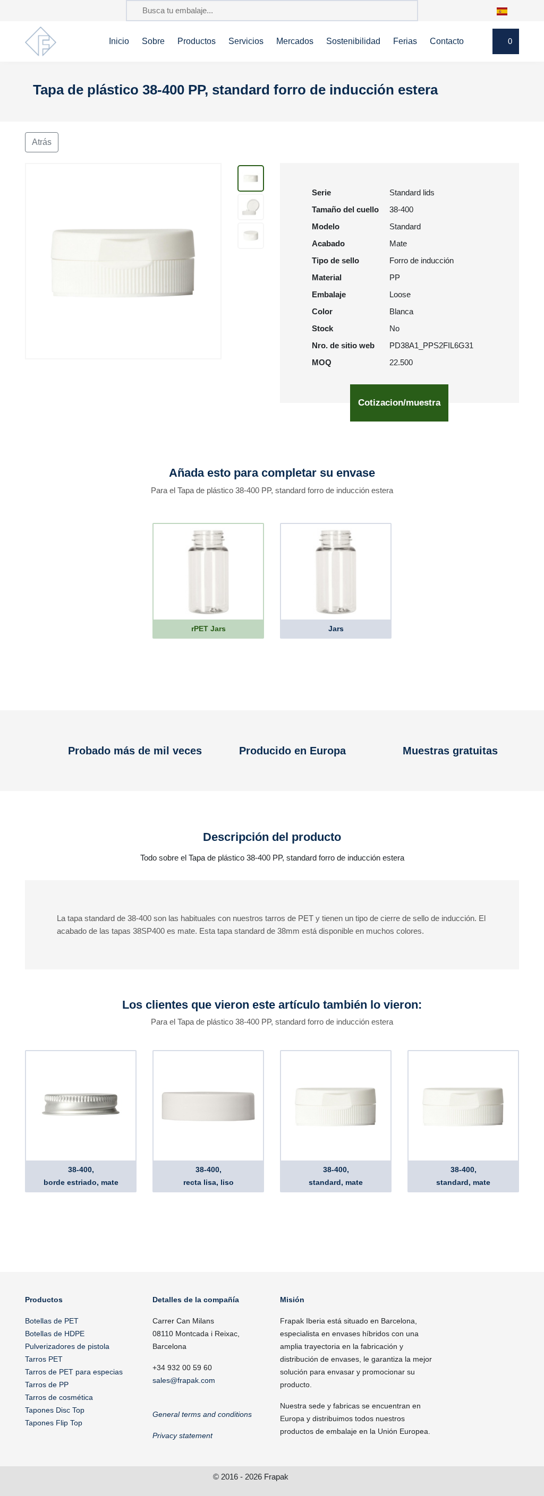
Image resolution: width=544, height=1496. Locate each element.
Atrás (42, 142)
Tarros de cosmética (59, 1397)
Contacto (447, 41)
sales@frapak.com (183, 1380)
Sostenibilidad (353, 41)
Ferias (405, 41)
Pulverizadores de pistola (67, 1346)
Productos (196, 41)
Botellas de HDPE (54, 1333)
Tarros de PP (47, 1384)
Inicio (119, 41)
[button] (507, 10)
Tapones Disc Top (54, 1410)
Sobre (153, 41)
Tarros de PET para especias (74, 1372)
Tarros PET (44, 1359)
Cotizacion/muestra (399, 403)
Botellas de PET (52, 1321)
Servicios (246, 41)
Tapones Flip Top (53, 1422)
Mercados (294, 41)
